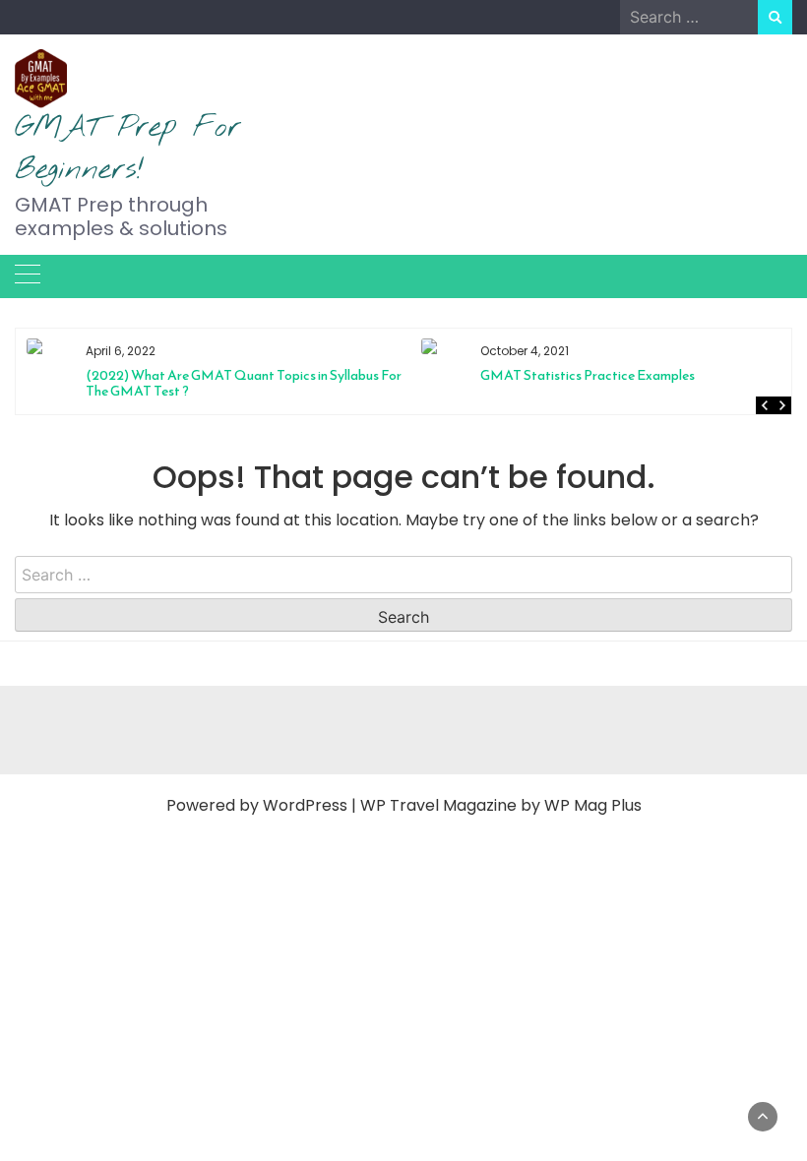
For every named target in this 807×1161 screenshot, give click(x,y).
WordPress (305, 805)
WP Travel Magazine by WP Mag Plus (501, 805)
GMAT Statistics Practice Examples (318, 375)
